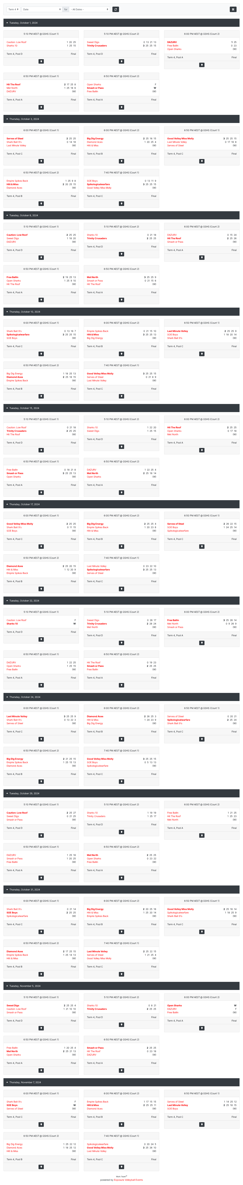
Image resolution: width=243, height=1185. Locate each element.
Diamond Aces (94, 142)
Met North (12, 87)
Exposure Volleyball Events (128, 1179)
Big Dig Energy (95, 138)
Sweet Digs (93, 42)
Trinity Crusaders (97, 45)
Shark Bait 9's (14, 142)
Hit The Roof (13, 84)
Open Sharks (174, 49)
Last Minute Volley (16, 145)
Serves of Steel (15, 138)
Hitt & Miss (92, 145)
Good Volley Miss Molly (180, 138)
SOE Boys (92, 180)
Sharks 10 (12, 45)
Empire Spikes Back (17, 180)
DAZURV (172, 42)
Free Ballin (172, 45)
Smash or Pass (95, 87)
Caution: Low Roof (16, 42)
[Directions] (41, 61)
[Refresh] (115, 9)
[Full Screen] (233, 9)
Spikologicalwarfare (98, 184)
